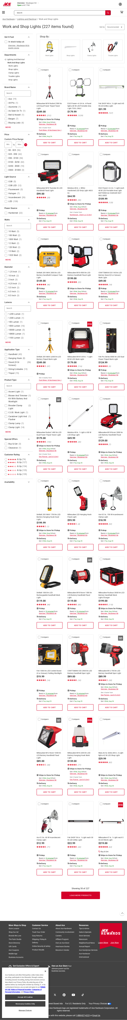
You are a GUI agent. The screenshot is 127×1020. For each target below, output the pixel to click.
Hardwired (13, 213)
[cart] (122, 12)
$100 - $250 (14, 162)
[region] (25, 993)
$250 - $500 (14, 166)
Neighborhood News (87, 943)
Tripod (11, 373)
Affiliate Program (62, 939)
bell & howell (14, 115)
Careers (59, 936)
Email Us (96, 1015)
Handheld (12, 354)
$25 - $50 (12, 154)
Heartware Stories (62, 947)
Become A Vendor (62, 950)
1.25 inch (12, 272)
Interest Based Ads (55, 1004)
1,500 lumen (14, 318)
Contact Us (36, 929)
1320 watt (13, 255)
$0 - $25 (12, 150)
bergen (11, 119)
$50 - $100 (13, 158)
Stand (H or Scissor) (13, 363)
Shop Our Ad (13, 932)
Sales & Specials (85, 932)
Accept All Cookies (25, 997)
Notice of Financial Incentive (21, 989)
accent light (14, 391)
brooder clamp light (15, 407)
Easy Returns (37, 936)
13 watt (12, 251)
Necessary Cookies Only (25, 1004)
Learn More (103, 942)
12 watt (12, 243)
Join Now (114, 942)
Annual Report (84, 947)
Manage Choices (25, 1010)
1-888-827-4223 (83, 1015)
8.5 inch (12, 295)
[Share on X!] (54, 995)
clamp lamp (14, 423)
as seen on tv (15, 111)
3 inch (11, 279)
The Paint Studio (15, 939)
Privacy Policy (29, 992)
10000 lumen (14, 330)
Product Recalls (38, 950)
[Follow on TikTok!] (82, 995)
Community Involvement (65, 932)
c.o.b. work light (16, 412)
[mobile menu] (3, 12)
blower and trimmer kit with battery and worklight (17, 398)
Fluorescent (13, 189)
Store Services (84, 936)
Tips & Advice (84, 929)
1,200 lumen (14, 314)
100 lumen (13, 322)
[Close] (45, 971)
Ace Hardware (8, 19)
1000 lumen (14, 326)
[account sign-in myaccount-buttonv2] (121, 4)
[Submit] (25, 144)
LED (10, 201)
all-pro (11, 103)
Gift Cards (12, 947)
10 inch (11, 275)
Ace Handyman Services (88, 950)
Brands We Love (15, 936)
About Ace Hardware (64, 929)
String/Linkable (15, 369)
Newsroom (83, 939)
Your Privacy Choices (98, 1004)
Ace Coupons (14, 950)
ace (10, 99)
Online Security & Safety (41, 946)
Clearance (13, 448)
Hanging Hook (15, 358)
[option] (50, 50)
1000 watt (13, 239)
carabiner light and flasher (17, 418)
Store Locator (14, 929)
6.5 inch (12, 291)
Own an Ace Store (62, 943)
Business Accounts (16, 957)
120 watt (12, 247)
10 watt (12, 231)
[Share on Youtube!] (73, 995)
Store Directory (14, 943)
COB (10, 181)
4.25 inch (12, 283)
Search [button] (19, 13)
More (8, 127)
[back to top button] (122, 913)
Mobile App (13, 954)
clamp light (14, 427)
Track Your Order (38, 932)
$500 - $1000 (14, 170)
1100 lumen (14, 338)
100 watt (12, 235)
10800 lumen (14, 334)
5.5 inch (12, 287)
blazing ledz (14, 123)
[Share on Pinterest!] (64, 995)
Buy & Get (13, 444)
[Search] (108, 12)
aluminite (12, 107)
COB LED (12, 185)
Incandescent (14, 197)
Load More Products (81, 895)
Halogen (12, 193)
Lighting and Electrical (26, 19)
